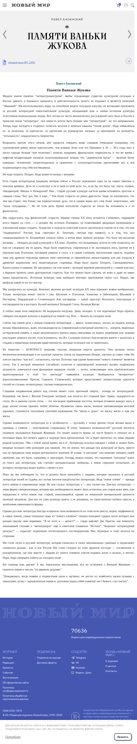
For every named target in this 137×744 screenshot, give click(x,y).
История (7, 657)
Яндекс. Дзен (83, 672)
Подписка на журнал (49, 657)
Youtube (80, 667)
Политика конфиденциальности (15, 689)
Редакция (8, 662)
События (8, 672)
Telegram (81, 657)
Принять (122, 736)
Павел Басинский (68, 83)
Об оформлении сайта (16, 682)
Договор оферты (47, 662)
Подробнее (13, 737)
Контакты (111, 671)
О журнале (111, 661)
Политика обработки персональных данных (16, 697)
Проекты (8, 667)
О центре (110, 666)
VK (77, 662)
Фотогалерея (10, 677)
